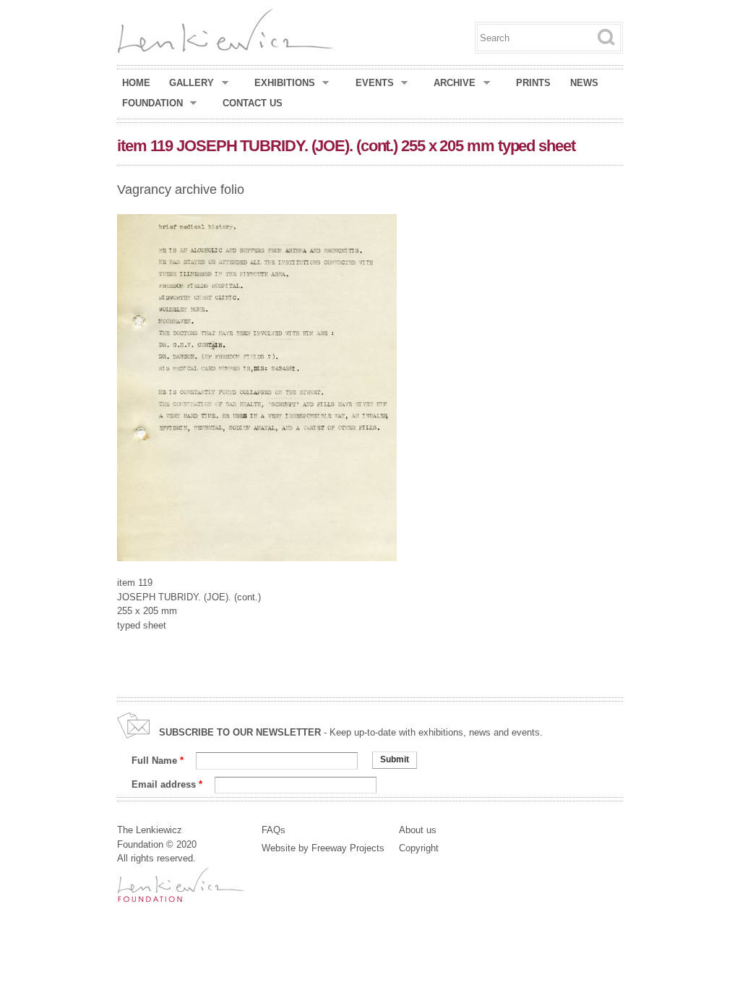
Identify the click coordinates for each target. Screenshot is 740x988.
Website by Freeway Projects (323, 848)
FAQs (273, 830)
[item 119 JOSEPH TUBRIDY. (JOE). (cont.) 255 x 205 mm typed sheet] (257, 554)
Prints (533, 82)
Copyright (419, 848)
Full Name (158, 760)
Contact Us (253, 103)
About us (417, 830)
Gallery (191, 83)
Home (136, 82)
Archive (455, 83)
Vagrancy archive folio (180, 189)
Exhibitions (284, 83)
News (584, 82)
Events (375, 83)
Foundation (152, 103)
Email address (167, 784)
